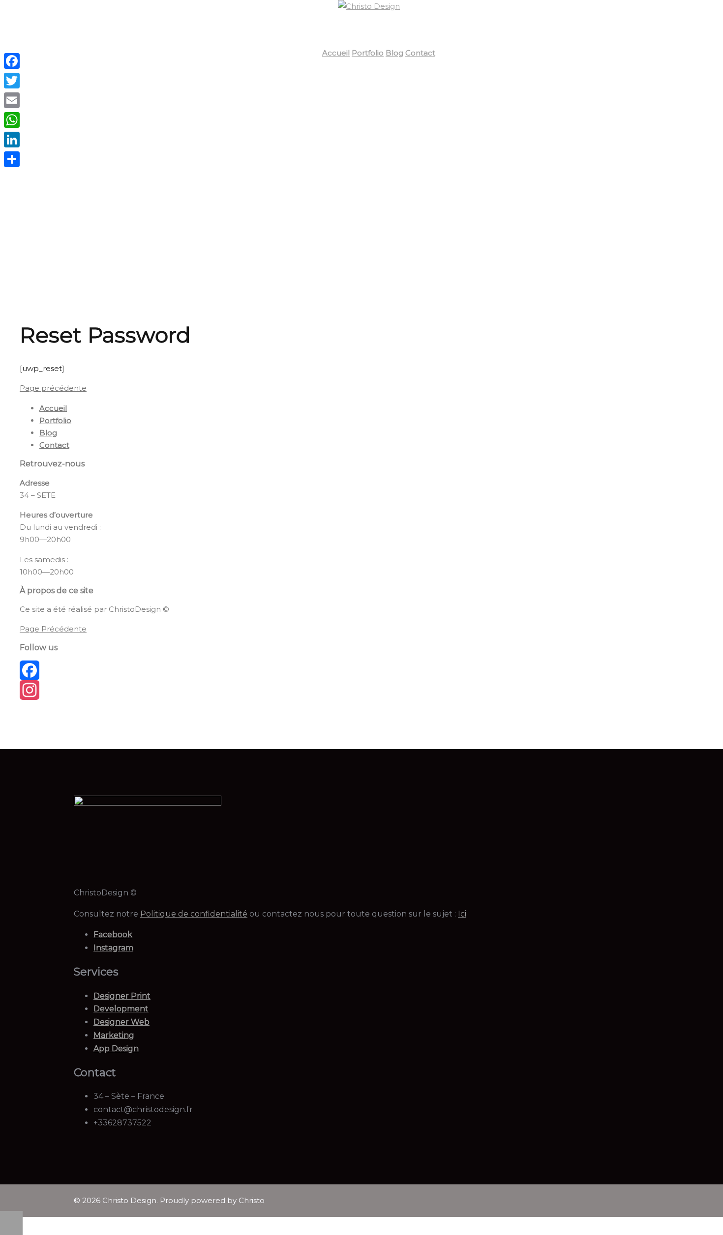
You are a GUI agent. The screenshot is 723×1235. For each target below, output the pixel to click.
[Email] (12, 100)
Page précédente (53, 388)
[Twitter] (12, 80)
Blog (394, 52)
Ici (462, 914)
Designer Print (122, 996)
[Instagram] (107, 690)
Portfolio (368, 52)
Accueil (336, 52)
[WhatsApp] (12, 120)
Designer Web (121, 1022)
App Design (116, 1048)
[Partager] (12, 159)
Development (121, 1008)
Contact (420, 52)
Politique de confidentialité (193, 914)
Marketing (113, 1035)
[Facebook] (107, 670)
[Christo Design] (369, 6)
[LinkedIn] (12, 139)
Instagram (113, 947)
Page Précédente (53, 628)
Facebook (112, 934)
